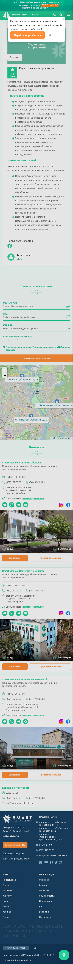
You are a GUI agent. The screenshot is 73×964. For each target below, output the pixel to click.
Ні (50, 35)
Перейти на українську (27, 35)
